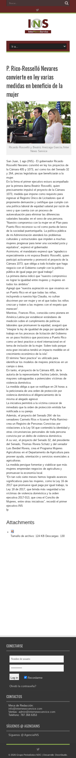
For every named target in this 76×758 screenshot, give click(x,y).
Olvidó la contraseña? (23, 686)
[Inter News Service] (38, 30)
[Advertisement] (38, 590)
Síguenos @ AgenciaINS (23, 726)
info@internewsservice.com (25, 708)
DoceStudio (61, 755)
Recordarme (34, 677)
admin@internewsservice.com (37, 711)
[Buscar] (66, 3)
